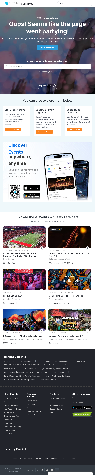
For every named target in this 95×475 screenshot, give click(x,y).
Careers (14, 458)
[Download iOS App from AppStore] (87, 407)
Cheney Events (10, 361)
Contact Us (72, 458)
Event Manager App (11, 416)
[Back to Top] (57, 470)
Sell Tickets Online (11, 405)
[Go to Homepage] (28, 470)
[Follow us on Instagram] (42, 470)
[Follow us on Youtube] (47, 470)
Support (23, 458)
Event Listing (9, 423)
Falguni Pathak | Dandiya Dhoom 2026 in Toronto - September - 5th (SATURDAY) (35, 372)
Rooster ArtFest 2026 (12, 369)
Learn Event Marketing (12, 427)
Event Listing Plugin (57, 398)
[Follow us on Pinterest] (52, 470)
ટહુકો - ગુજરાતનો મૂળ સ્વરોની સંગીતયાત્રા (55, 369)
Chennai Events (27, 361)
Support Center (56, 409)
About (6, 458)
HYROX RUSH (30, 369)
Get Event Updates (34, 408)
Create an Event (44, 132)
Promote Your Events (12, 402)
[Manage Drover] (6, 3)
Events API (8, 420)
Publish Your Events (11, 398)
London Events (45, 361)
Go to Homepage (47, 47)
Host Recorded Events (12, 409)
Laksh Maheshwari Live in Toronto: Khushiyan (22, 376)
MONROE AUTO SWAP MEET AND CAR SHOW (21, 365)
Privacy (62, 458)
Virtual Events (32, 404)
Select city (28, 4)
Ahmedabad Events (63, 361)
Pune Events (81, 361)
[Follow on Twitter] (37, 470)
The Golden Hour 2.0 (48, 380)
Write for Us (31, 415)
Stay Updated (74, 129)
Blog (51, 412)
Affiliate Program (56, 405)
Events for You (32, 401)
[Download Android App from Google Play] (77, 407)
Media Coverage (34, 458)
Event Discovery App (35, 411)
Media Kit (53, 402)
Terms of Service (50, 458)
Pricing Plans (9, 412)
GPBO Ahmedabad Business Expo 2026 (19, 380)
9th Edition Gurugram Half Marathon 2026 (60, 365)
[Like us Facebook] (33, 470)
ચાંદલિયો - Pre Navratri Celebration (58, 376)
